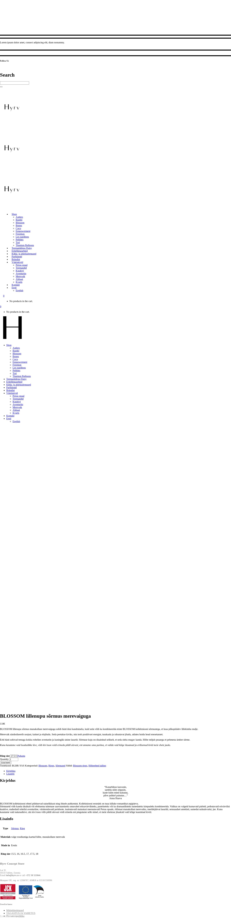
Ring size (5, 756)
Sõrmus (15, 828)
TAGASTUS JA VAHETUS (20, 913)
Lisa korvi (5, 762)
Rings (51, 765)
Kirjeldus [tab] (10, 771)
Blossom (42, 765)
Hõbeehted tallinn (97, 765)
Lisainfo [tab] (10, 773)
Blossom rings (80, 765)
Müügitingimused (15, 910)
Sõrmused (60, 765)
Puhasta (21, 756)
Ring (22, 828)
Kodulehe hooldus (9, 916)
